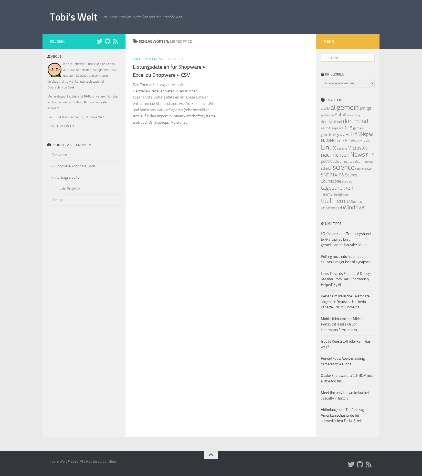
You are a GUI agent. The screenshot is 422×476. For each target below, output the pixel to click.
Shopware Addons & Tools (75, 166)
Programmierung (148, 59)
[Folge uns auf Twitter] (100, 41)
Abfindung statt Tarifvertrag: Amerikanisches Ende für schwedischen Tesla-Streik (343, 415)
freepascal (336, 128)
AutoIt (341, 114)
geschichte (328, 135)
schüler (326, 168)
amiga (365, 108)
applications (327, 115)
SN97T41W (332, 175)
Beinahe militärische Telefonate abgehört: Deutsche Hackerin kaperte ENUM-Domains (345, 301)
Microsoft (357, 148)
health (366, 141)
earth (324, 128)
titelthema (334, 201)
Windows (354, 207)
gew (339, 135)
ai (328, 108)
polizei (337, 161)
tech (345, 194)
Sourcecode (331, 181)
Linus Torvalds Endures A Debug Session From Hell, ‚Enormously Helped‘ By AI (345, 279)
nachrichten (335, 154)
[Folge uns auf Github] (107, 41)
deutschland (331, 121)
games (358, 128)
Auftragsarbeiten (68, 177)
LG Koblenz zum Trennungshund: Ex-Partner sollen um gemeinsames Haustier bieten (346, 239)
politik (326, 161)
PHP (370, 155)
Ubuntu (355, 201)
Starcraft (347, 181)
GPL (346, 134)
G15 (348, 127)
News (357, 154)
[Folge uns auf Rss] (115, 41)
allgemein (344, 107)
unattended (331, 208)
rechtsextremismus (358, 161)
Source (351, 175)
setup (368, 168)
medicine (342, 148)
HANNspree (332, 140)
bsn (350, 115)
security (359, 168)
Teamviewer (332, 194)
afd (323, 109)
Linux (328, 147)
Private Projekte (67, 188)
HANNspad (362, 134)
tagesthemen (337, 187)
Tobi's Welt (73, 17)
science (344, 167)
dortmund (355, 121)
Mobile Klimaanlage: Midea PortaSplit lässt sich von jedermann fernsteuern (342, 324)
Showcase (59, 155)
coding (356, 115)
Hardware (353, 140)
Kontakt (57, 200)
